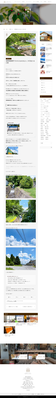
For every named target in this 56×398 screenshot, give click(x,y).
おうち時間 (49, 99)
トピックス (49, 44)
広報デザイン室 (43, 125)
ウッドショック (43, 102)
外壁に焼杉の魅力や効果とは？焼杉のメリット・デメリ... (49, 54)
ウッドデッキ (48, 102)
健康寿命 (42, 123)
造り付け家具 (49, 135)
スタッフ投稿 (9, 301)
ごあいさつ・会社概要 (31, 394)
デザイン (42, 116)
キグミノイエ (42, 104)
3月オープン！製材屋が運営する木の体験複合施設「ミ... (49, 49)
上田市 (47, 118)
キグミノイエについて (15, 394)
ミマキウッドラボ (47, 116)
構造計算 (42, 128)
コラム (46, 109)
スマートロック (48, 114)
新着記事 (43, 44)
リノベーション (43, 118)
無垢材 (46, 130)
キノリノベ (42, 109)
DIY (41, 99)
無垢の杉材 (42, 130)
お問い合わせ (42, 394)
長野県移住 (15, 301)
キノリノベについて (24, 394)
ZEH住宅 (45, 99)
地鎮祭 (46, 123)
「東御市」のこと (9, 58)
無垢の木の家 (46, 128)
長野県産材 (42, 137)
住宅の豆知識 (42, 121)
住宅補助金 (47, 121)
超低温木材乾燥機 (43, 135)
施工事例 (20, 394)
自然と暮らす (12, 301)
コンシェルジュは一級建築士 (44, 111)
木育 (47, 125)
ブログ (35, 394)
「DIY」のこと (43, 80)
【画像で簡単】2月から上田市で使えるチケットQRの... (49, 66)
